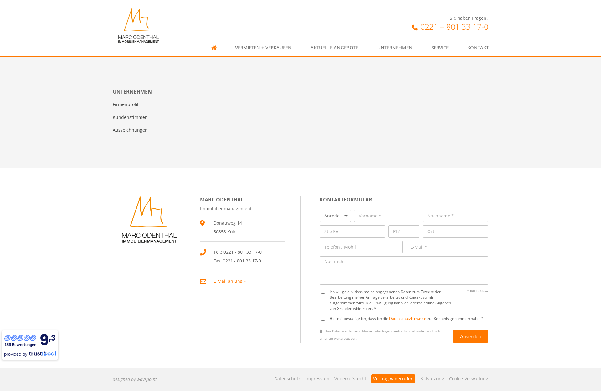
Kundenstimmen (130, 117)
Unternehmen (395, 47)
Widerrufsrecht (350, 379)
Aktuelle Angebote (334, 47)
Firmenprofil (125, 104)
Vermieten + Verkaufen (263, 47)
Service (440, 47)
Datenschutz (287, 379)
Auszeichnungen (130, 130)
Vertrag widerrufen (393, 379)
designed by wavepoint (135, 379)
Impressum (317, 379)
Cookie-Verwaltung (468, 379)
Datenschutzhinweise (407, 318)
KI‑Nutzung (432, 379)
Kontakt (478, 47)
